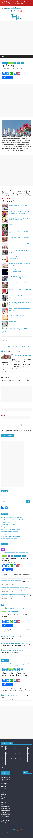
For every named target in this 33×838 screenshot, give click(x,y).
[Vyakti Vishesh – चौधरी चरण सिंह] (9, 695)
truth (14, 68)
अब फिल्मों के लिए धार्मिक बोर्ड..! (7, 522)
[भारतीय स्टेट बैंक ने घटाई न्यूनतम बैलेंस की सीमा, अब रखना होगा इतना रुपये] (27, 355)
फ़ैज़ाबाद (19, 555)
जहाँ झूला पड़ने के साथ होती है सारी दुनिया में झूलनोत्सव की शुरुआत (16, 644)
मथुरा (19, 611)
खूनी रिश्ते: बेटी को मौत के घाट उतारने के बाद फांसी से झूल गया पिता (16, 589)
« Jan (2, 767)
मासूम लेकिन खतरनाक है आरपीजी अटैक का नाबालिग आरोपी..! (12, 520)
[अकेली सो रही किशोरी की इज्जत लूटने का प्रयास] (11, 580)
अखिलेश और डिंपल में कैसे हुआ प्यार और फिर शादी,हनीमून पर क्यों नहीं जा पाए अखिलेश (15, 674)
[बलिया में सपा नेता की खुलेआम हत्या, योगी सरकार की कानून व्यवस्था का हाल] (16, 355)
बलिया (22, 63)
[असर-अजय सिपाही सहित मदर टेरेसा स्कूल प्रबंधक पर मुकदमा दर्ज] (6, 355)
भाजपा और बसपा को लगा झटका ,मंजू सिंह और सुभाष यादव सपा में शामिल (19, 303)
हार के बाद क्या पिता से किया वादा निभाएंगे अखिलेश (20, 289)
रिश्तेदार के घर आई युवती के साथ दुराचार (17, 315)
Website (3, 423)
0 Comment (19, 68)
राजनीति (24, 555)
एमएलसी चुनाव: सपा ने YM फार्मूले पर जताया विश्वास (18, 251)
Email (3, 415)
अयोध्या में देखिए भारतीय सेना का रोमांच (8, 534)
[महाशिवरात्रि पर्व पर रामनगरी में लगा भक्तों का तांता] (11, 636)
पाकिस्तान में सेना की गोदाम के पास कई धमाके (9, 531)
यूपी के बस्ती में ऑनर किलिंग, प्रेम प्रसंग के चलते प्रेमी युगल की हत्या (16, 596)
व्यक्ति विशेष (17, 670)
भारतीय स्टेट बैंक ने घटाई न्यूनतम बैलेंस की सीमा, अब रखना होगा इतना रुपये (27, 363)
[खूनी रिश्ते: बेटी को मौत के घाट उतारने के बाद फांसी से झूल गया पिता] (14, 587)
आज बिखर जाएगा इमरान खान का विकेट (13, 8)
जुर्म (9, 555)
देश (15, 63)
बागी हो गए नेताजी (12, 322)
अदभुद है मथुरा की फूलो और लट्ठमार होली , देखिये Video (15, 615)
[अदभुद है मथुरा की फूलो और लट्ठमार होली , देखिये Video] (16, 608)
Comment (4, 385)
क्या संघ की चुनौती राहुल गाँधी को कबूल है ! (9, 538)
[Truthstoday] (2, 56)
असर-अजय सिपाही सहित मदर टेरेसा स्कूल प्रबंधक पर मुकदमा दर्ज (6, 364)
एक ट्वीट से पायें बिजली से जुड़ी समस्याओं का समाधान (11, 536)
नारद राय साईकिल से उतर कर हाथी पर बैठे (18, 205)
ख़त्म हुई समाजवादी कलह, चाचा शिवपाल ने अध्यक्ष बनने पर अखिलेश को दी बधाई (19, 257)
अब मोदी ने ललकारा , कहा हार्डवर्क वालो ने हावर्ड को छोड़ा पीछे (19, 309)
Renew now (27, 2)
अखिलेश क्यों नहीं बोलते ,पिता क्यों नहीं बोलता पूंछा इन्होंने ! (19, 225)
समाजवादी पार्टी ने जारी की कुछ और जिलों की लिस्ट (18, 232)
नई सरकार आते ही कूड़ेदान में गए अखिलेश (18, 283)
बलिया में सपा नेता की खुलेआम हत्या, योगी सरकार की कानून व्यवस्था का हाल (16, 363)
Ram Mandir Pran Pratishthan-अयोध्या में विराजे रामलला (13, 517)
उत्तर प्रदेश (11, 63)
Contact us (25, 776)
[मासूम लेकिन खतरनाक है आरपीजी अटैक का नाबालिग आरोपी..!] (16, 552)
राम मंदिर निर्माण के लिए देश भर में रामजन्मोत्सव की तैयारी (17, 347)
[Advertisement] (16, 37)
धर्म (11, 611)
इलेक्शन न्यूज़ (5, 63)
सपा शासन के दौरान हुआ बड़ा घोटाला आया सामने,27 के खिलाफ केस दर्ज (18, 270)
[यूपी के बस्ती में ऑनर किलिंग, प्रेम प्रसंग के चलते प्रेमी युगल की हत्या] (14, 594)
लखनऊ (12, 670)
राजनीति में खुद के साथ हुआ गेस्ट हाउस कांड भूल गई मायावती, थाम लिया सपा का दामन (19, 212)
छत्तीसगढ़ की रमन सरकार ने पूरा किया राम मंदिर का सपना (15, 651)
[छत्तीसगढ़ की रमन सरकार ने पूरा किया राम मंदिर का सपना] (12, 650)
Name (3, 407)
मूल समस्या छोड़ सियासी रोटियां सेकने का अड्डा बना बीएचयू (19, 264)
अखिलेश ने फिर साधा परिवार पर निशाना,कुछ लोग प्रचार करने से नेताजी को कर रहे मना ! (19, 329)
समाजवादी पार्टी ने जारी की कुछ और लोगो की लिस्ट (20, 244)
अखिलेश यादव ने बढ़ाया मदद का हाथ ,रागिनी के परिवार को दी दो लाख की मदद (19, 219)
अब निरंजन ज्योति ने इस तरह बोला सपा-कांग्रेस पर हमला (20, 238)
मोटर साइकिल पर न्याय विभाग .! (7, 527)
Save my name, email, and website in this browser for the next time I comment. (16, 431)
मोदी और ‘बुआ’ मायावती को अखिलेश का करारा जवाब (19, 296)
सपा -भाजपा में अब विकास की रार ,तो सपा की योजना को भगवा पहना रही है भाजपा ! (18, 277)
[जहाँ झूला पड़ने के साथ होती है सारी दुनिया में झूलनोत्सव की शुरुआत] (14, 643)
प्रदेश (18, 63)
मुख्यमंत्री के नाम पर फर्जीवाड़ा (9, 340)
